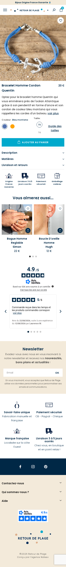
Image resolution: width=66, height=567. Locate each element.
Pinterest (46, 467)
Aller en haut (60, 341)
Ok (57, 372)
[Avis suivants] (60, 311)
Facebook (20, 467)
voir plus (17, 313)
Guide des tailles (55, 128)
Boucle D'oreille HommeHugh (49, 243)
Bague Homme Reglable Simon (17, 243)
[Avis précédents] (5, 311)
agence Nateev (40, 557)
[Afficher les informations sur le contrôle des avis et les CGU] (52, 286)
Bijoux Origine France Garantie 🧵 (33, 2)
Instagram (33, 467)
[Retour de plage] (29, 10)
